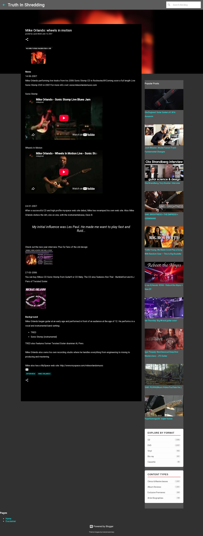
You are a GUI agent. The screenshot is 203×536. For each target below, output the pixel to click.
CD (163, 440)
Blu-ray (163, 456)
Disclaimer (11, 521)
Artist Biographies (163, 498)
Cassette (163, 462)
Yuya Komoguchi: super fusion (158, 419)
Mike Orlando (44, 374)
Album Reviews (163, 487)
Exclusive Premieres (163, 492)
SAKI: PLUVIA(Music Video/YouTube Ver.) (163, 387)
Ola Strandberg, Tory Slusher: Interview (162, 183)
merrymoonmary (108, 532)
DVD (163, 445)
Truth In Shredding (26, 4)
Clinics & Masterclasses (163, 481)
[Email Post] (27, 370)
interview (30, 374)
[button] (27, 40)
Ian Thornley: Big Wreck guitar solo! (161, 320)
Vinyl (163, 451)
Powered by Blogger (103, 526)
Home (8, 518)
